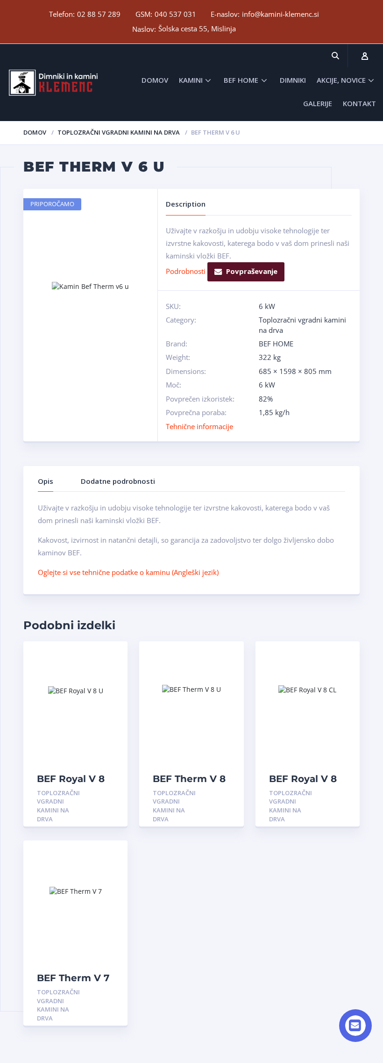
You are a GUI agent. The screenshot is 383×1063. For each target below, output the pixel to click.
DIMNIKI (293, 80)
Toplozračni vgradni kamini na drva (118, 132)
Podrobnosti (186, 271)
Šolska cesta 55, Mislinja (197, 28)
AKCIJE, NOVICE (341, 80)
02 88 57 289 (99, 14)
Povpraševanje (251, 271)
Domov (34, 132)
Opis (45, 481)
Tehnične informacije (199, 426)
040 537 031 (175, 14)
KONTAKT (359, 103)
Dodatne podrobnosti (118, 481)
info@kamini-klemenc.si (280, 14)
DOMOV (155, 80)
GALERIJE (317, 103)
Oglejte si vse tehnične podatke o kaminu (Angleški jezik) (128, 572)
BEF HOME (241, 80)
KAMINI (191, 80)
